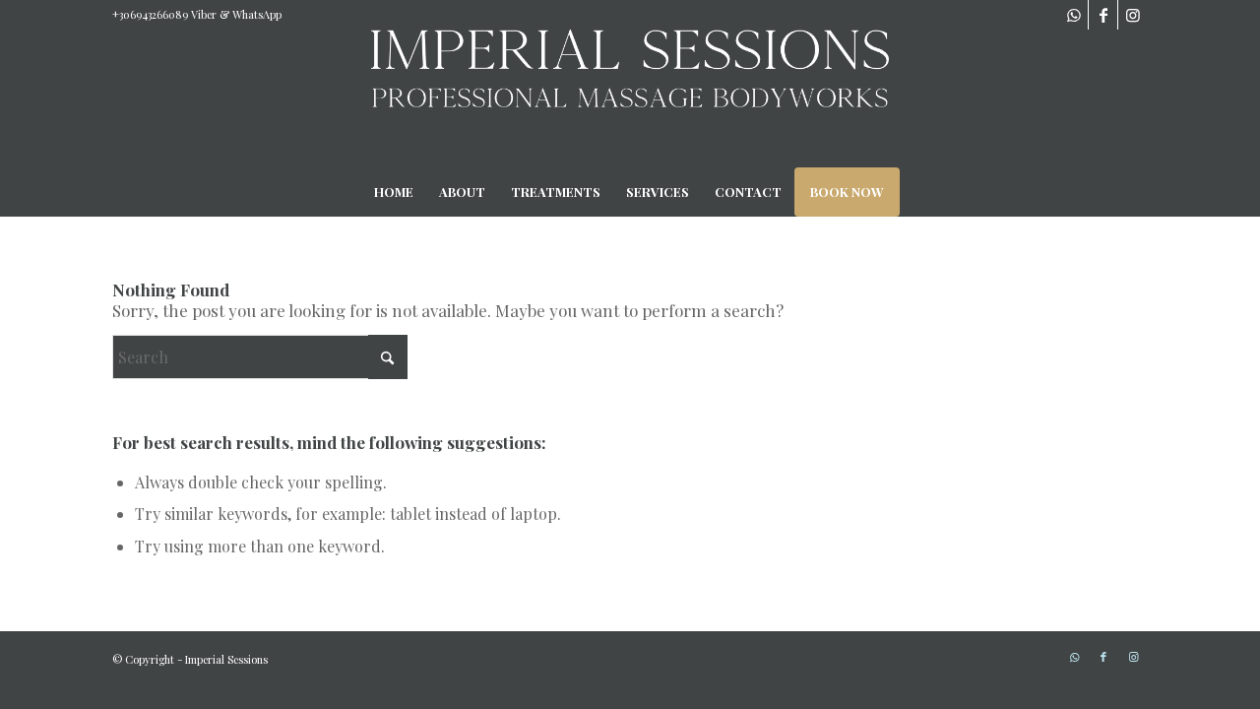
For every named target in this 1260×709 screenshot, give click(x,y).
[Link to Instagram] (1133, 15)
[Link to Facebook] (1103, 15)
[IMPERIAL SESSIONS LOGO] (630, 98)
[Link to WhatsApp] (1073, 15)
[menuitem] (393, 192)
